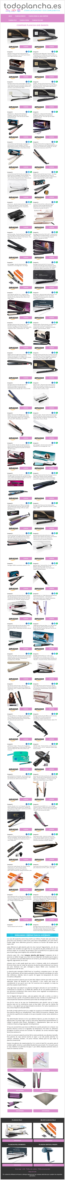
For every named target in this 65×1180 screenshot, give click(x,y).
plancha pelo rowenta (16, 1144)
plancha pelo (12, 20)
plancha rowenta (20, 16)
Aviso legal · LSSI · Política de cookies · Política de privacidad (32, 1169)
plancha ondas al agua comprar (38, 16)
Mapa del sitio (32, 1171)
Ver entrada (20, 1070)
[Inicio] (32, 11)
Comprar (25, 46)
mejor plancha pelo (48, 1120)
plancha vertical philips (48, 1144)
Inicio (10, 16)
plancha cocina (24, 20)
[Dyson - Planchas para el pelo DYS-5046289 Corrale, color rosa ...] (45, 1080)
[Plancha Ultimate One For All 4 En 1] (19, 910)
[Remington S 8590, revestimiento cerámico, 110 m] (19, 548)
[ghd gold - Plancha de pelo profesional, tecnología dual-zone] (19, 1080)
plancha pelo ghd (37, 20)
